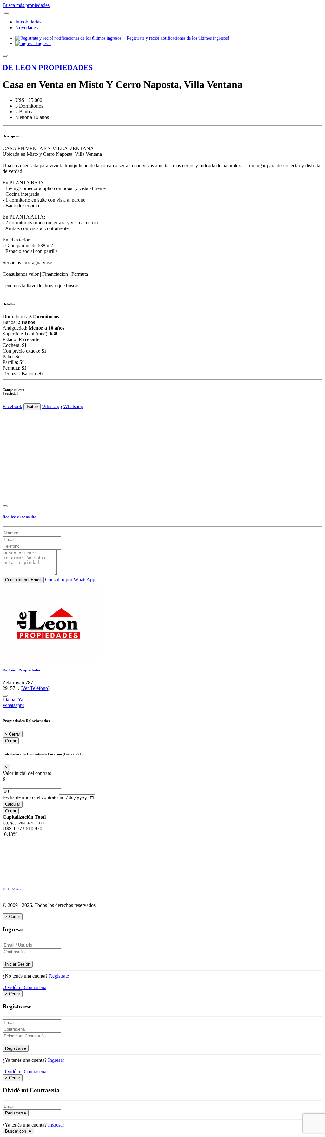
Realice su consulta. (20, 516)
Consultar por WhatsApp (70, 579)
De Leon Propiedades (22, 670)
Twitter (32, 406)
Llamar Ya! (14, 699)
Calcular (12, 804)
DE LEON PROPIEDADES (48, 67)
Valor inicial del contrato (27, 773)
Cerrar (10, 740)
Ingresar (43, 43)
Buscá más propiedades (26, 5)
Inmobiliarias (28, 21)
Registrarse (15, 1048)
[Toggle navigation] (6, 13)
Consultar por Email (23, 580)
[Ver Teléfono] (35, 688)
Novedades (26, 27)
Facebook (12, 406)
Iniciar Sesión (17, 964)
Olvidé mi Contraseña (24, 987)
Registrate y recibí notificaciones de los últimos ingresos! (176, 38)
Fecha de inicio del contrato (30, 797)
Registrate (59, 976)
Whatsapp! (13, 705)
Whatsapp (52, 406)
